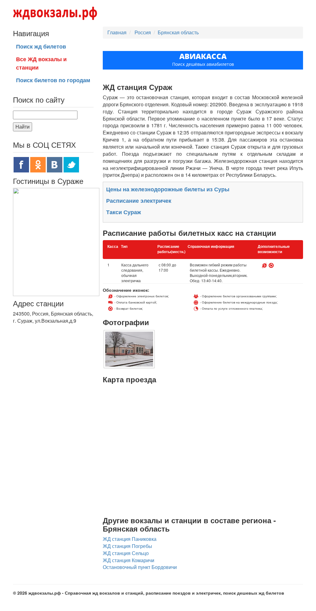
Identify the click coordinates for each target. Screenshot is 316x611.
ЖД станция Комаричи (128, 560)
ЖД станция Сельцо (126, 553)
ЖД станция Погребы (127, 545)
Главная (117, 32)
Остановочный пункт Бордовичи (140, 567)
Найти (22, 126)
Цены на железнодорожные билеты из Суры (167, 189)
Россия (143, 32)
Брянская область (178, 32)
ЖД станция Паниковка (129, 538)
